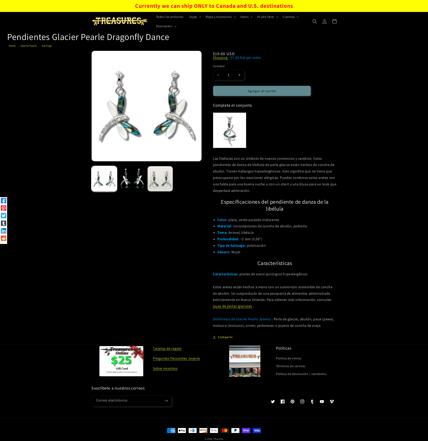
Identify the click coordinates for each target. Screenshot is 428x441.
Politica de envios (288, 358)
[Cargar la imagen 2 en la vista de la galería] (132, 179)
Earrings (47, 45)
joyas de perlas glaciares (232, 306)
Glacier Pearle (29, 45)
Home (12, 45)
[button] (194, 16)
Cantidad (218, 66)
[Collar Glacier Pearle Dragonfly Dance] (229, 130)
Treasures (218, 438)
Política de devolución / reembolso (301, 374)
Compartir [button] (225, 337)
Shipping (220, 57)
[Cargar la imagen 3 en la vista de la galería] (160, 179)
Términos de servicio (290, 366)
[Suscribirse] (166, 400)
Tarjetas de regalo (167, 348)
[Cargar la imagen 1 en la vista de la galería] (104, 179)
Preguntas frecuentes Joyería (176, 358)
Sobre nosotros (165, 368)
